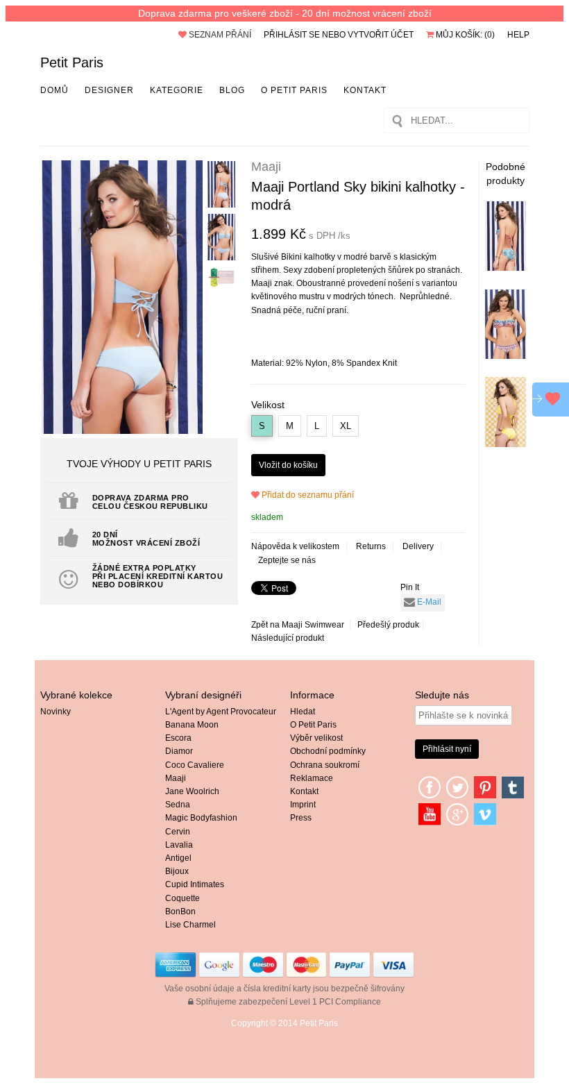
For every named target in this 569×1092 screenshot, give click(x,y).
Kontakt (365, 90)
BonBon (180, 911)
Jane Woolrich (192, 791)
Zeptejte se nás (287, 560)
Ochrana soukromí (324, 765)
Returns (371, 546)
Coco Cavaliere (194, 765)
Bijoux (177, 871)
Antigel (178, 858)
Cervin (177, 832)
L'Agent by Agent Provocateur (220, 711)
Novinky (55, 711)
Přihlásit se (292, 35)
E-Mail (428, 602)
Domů (54, 90)
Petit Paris (71, 62)
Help (518, 35)
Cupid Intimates (194, 884)
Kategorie (176, 90)
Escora (178, 738)
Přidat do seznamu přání (307, 495)
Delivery (418, 546)
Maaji (175, 778)
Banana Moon (192, 725)
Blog (232, 90)
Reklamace (311, 778)
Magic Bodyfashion (201, 818)
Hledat (302, 711)
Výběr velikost (316, 738)
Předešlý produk (388, 625)
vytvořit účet (381, 35)
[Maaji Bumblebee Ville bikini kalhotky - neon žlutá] (505, 444)
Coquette (182, 898)
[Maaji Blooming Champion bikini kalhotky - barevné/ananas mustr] (505, 268)
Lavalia (179, 845)
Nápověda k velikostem (295, 546)
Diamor (179, 751)
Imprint (303, 804)
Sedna (177, 804)
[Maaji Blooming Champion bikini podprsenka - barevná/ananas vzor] (505, 356)
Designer (109, 90)
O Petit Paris (294, 90)
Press (301, 818)
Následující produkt (287, 638)
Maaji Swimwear (313, 625)
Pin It (409, 587)
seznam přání (219, 35)
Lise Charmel (190, 925)
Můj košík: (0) (464, 35)
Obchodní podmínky (328, 751)
